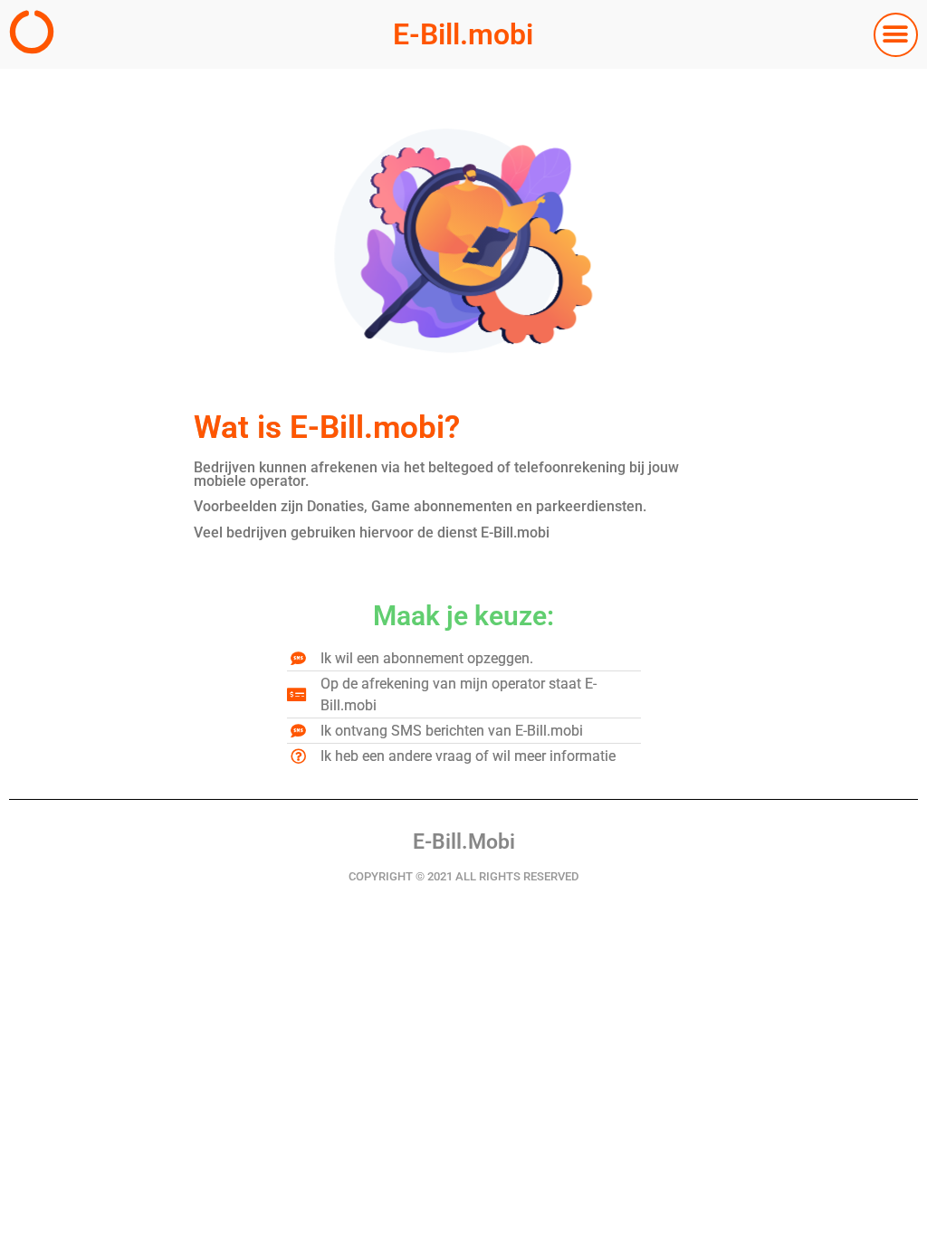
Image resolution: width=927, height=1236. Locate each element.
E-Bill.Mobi (464, 842)
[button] (896, 35)
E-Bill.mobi (463, 34)
